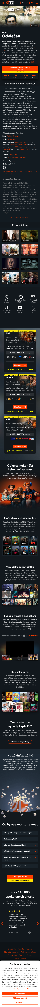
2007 (14, 161)
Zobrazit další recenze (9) (20, 217)
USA (9, 158)
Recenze (29, 949)
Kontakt (29, 955)
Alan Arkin (28, 147)
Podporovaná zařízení (28, 952)
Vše (4, 9)
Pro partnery (12, 955)
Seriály (18, 9)
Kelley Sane (13, 154)
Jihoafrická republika (19, 158)
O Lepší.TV (12, 949)
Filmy (11, 9)
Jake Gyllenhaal (20, 142)
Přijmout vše (20, 993)
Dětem (26, 9)
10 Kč (33, 62)
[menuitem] (34, 25)
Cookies (22, 955)
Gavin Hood (11, 139)
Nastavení (20, 1003)
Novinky (21, 949)
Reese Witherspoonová (18, 145)
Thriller (9, 136)
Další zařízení (33, 636)
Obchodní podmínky (11, 952)
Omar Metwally (25, 149)
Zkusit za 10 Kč (20, 774)
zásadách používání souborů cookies (16, 989)
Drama (15, 136)
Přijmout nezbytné (20, 998)
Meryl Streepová (17, 147)
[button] (2, 923)
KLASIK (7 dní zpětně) (25, 171)
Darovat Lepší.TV (20, 958)
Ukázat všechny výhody (20, 742)
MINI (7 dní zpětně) (9, 171)
